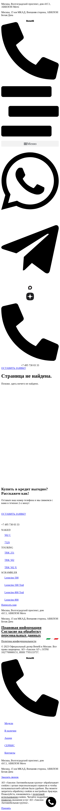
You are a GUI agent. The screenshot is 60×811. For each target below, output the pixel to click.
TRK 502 (9, 560)
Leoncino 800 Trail (14, 592)
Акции (8, 738)
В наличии (10, 730)
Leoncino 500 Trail (14, 585)
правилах (6, 800)
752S (7, 542)
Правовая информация (21, 627)
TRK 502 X (10, 567)
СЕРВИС (9, 745)
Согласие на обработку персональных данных (21, 633)
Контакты (9, 752)
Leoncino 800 (11, 599)
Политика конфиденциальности (18, 641)
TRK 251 (9, 552)
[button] (30, 144)
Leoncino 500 (11, 577)
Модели (8, 723)
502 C (7, 535)
